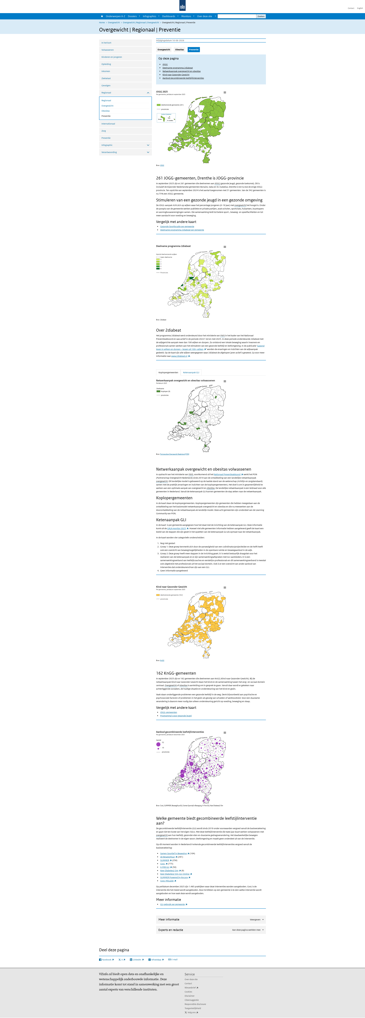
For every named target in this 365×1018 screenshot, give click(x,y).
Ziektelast (106, 78)
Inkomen (106, 71)
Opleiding (106, 64)
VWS (222, 335)
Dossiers (132, 16)
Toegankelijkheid (193, 1008)
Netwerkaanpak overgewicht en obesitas (182, 71)
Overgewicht (114, 22)
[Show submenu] (139, 16)
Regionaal (106, 100)
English (360, 8)
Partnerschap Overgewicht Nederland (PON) (174, 454)
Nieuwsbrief (198, 987)
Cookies (188, 991)
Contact (351, 8)
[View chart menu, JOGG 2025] (225, 92)
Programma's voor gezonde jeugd (176, 715)
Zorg (104, 130)
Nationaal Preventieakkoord (228, 474)
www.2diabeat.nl (180, 356)
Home (102, 16)
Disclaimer (189, 995)
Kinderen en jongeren (112, 57)
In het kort (106, 42)
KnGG (162, 660)
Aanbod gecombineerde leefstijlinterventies (183, 78)
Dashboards (168, 16)
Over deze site (191, 979)
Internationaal (108, 123)
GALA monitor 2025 (177, 528)
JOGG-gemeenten (168, 712)
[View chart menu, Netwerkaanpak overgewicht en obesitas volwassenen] (225, 381)
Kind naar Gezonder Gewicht (176, 74)
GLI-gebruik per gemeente (173, 904)
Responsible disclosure (195, 1004)
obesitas (211, 488)
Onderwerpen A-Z (115, 16)
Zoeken (261, 16)
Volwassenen (108, 49)
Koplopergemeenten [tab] (170, 372)
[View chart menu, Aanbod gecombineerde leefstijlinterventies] (225, 733)
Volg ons (199, 1012)
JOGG (165, 64)
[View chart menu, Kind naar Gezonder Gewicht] (225, 587)
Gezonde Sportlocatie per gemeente (177, 226)
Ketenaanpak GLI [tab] (191, 372)
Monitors (186, 16)
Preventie (114, 115)
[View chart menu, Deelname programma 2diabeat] (225, 247)
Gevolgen (106, 85)
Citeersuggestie (192, 1000)
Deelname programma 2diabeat (178, 67)
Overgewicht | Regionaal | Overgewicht (141, 22)
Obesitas (106, 110)
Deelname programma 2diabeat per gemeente (182, 230)
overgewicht (240, 205)
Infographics (149, 16)
